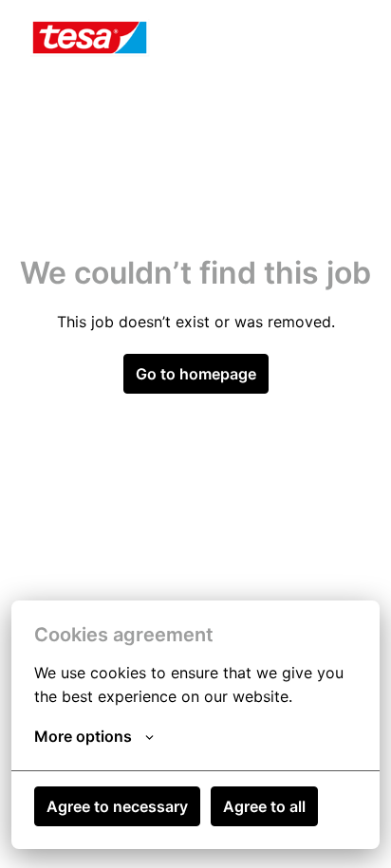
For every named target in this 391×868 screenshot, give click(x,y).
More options (83, 736)
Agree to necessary (117, 806)
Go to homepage (196, 373)
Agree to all (264, 806)
